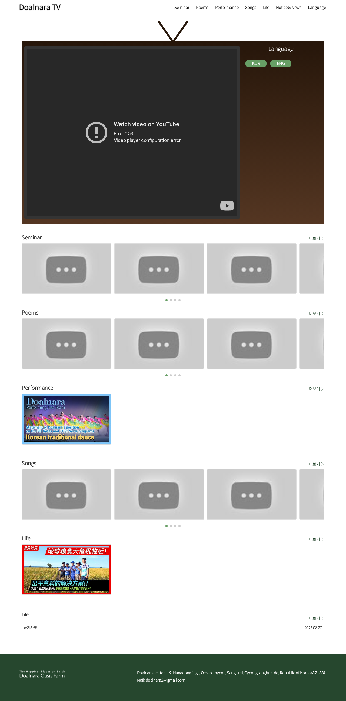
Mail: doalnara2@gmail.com (161, 680)
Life (266, 7)
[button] (166, 300)
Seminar (181, 7)
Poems (202, 7)
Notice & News (288, 7)
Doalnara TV (40, 7)
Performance (227, 7)
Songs (250, 7)
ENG (281, 63)
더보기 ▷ (317, 238)
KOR (256, 63)
